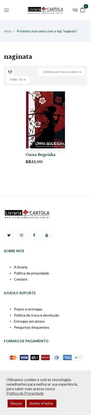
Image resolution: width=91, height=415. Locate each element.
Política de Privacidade (25, 393)
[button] (82, 9)
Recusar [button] (16, 403)
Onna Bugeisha (40, 154)
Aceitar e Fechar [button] (41, 403)
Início (8, 31)
